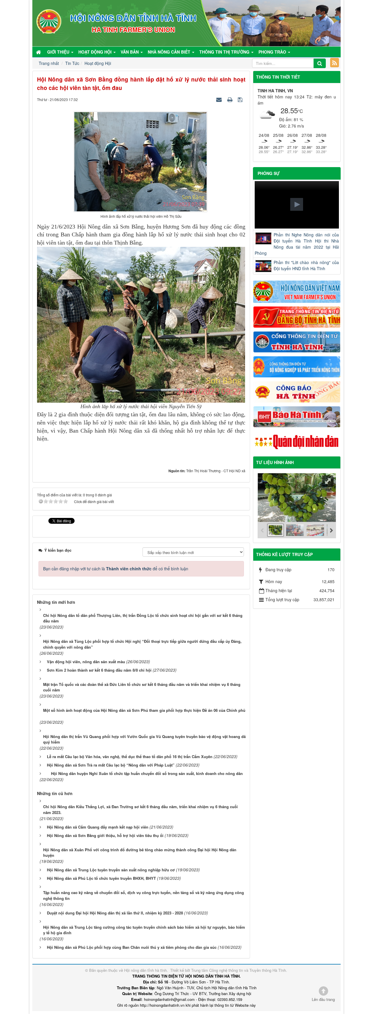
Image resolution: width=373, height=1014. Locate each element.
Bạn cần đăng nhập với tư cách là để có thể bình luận (115, 568)
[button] (296, 204)
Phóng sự (269, 173)
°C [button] (300, 111)
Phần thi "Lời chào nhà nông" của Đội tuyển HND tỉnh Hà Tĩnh (306, 265)
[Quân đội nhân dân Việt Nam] (297, 441)
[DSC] (297, 316)
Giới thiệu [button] (59, 52)
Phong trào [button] (272, 52)
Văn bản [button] (130, 52)
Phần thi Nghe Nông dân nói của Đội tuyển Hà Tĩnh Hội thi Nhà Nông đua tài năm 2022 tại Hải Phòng (297, 244)
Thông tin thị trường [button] (225, 52)
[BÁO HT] (297, 416)
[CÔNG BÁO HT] (297, 391)
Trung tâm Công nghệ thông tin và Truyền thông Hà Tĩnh (238, 970)
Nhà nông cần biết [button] (169, 52)
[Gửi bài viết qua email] (219, 99)
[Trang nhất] (39, 52)
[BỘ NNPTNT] (297, 366)
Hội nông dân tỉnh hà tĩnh (145, 970)
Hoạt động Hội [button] (95, 52)
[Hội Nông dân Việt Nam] (297, 291)
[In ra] (230, 99)
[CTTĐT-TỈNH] (297, 341)
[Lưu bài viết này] (241, 99)
